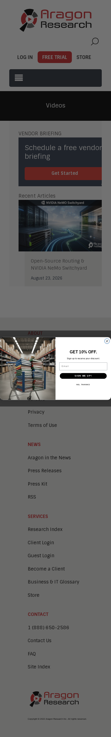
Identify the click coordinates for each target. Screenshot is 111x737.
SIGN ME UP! (83, 376)
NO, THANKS (83, 384)
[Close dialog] (107, 341)
